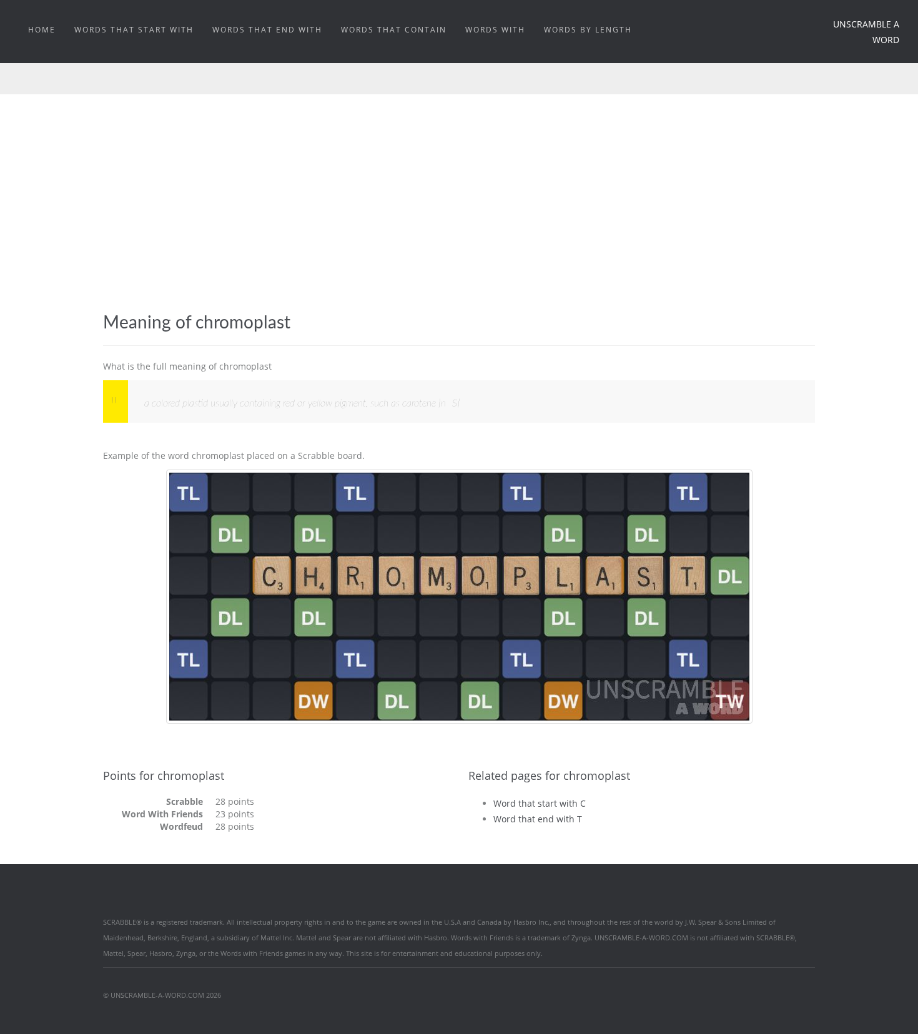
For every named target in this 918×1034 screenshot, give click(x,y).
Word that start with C (539, 803)
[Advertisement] (459, 188)
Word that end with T (537, 819)
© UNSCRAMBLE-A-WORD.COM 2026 (162, 995)
